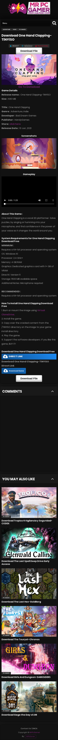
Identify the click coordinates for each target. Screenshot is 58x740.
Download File (29, 51)
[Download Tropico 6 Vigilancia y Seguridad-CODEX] (29, 502)
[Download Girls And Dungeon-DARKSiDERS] (29, 659)
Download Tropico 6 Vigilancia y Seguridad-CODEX (27, 522)
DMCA (34, 728)
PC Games (6, 517)
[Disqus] (29, 435)
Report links (43, 46)
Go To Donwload (29, 87)
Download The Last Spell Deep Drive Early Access (25, 563)
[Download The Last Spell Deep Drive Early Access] (29, 543)
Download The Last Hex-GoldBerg (21, 601)
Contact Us (26, 728)
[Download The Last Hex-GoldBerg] (29, 583)
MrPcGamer (30, 736)
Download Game (16, 371)
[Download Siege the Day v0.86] (29, 696)
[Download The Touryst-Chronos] (29, 621)
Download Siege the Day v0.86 (19, 714)
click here (15, 124)
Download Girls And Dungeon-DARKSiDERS (26, 677)
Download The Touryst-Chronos (21, 639)
